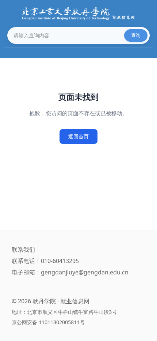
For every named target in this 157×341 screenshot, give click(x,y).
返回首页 (78, 136)
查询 (136, 35)
